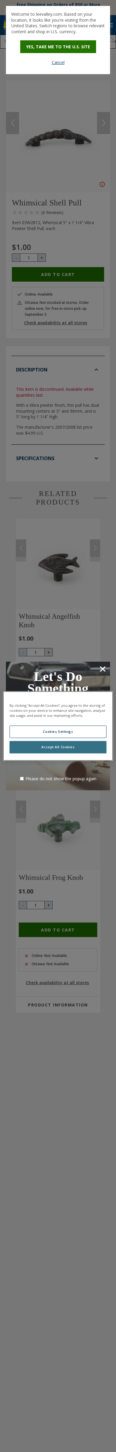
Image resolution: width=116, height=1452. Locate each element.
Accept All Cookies (57, 747)
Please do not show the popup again (61, 778)
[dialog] (58, 40)
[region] (58, 726)
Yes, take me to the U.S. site (58, 47)
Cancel (58, 62)
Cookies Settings (58, 732)
